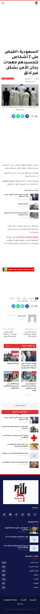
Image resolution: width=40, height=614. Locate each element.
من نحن (20, 604)
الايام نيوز (31, 298)
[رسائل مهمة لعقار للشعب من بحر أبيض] (34, 455)
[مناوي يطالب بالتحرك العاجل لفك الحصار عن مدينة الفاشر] (34, 429)
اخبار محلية (15, 372)
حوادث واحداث (10, 78)
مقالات (36, 579)
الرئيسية (33, 600)
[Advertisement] (20, 27)
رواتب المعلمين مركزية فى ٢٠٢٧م (17, 537)
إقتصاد (36, 587)
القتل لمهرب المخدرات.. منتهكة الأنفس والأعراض (10, 334)
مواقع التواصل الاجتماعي (27, 237)
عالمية (3, 78)
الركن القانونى (33, 571)
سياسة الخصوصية (10, 600)
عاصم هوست (7, 609)
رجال (23, 168)
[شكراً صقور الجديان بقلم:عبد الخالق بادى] (34, 464)
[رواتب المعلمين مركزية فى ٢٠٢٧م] (34, 539)
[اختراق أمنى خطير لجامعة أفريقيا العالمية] (34, 530)
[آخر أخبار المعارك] (34, 206)
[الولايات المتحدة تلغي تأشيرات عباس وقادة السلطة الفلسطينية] (34, 197)
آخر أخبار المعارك (23, 204)
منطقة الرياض (34, 300)
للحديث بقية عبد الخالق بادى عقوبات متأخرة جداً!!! (29, 334)
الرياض (5, 181)
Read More (35, 508)
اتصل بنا (24, 600)
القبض (18, 298)
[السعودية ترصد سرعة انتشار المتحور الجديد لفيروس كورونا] (34, 215)
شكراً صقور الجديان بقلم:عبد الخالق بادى (15, 462)
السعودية (24, 298)
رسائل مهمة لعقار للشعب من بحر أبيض (15, 453)
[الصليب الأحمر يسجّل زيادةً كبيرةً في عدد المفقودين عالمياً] (34, 438)
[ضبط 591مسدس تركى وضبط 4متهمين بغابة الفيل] (11, 376)
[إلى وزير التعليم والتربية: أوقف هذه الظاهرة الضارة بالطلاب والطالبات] (34, 548)
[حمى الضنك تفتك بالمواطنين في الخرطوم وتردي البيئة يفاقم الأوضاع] (34, 447)
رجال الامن (12, 298)
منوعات (35, 583)
